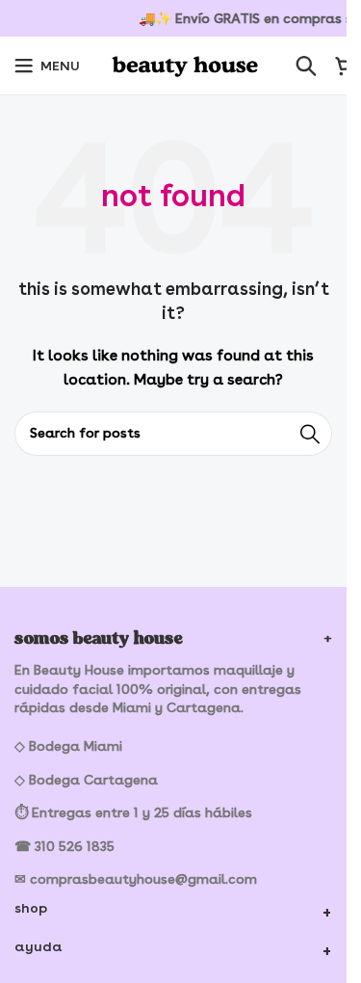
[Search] (306, 65)
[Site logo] (188, 62)
